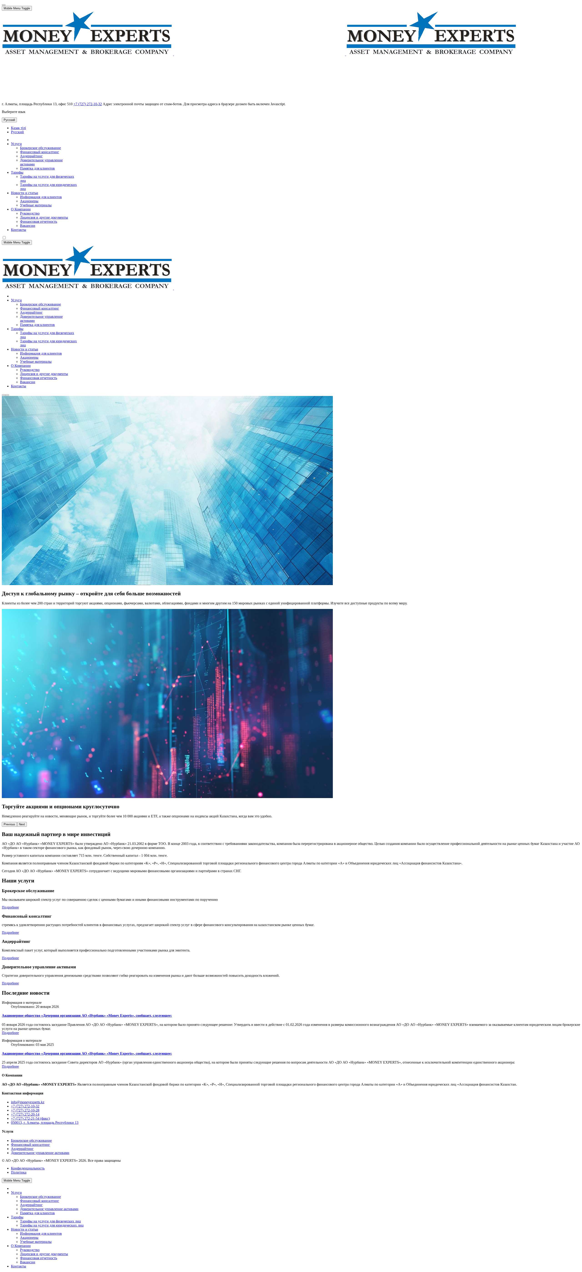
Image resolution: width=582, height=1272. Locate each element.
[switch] (4, 237)
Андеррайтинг (22, 1149)
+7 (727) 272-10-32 (87, 104)
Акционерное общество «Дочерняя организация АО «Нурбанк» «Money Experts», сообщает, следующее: (87, 1015)
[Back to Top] (3, 5)
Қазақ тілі (18, 128)
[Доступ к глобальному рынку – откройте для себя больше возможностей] (3, 395)
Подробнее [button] (10, 907)
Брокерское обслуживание (31, 1140)
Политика (18, 1172)
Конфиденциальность (28, 1168)
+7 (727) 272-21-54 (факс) (30, 1118)
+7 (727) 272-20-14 (25, 1114)
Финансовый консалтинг (30, 1145)
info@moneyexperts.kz (27, 1102)
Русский (9, 120)
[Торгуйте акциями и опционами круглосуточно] (7, 395)
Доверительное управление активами (40, 1153)
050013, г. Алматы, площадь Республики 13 (44, 1122)
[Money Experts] (173, 288)
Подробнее (10, 1033)
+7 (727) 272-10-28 (25, 1110)
